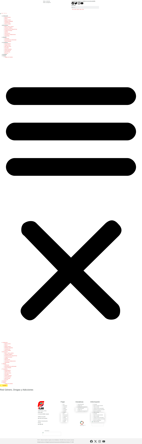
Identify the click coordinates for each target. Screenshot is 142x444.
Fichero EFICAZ (7, 50)
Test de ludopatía (7, 41)
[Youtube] (82, 3)
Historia (5, 18)
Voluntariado (6, 35)
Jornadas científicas (8, 27)
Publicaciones (7, 33)
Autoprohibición (7, 43)
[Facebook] (73, 3)
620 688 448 (40, 424)
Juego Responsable (81, 404)
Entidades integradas (8, 21)
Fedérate (6, 31)
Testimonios (6, 38)
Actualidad (4, 54)
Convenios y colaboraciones (10, 34)
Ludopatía (4, 37)
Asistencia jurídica (8, 49)
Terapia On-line (7, 45)
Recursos (6, 53)
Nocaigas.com (80, 405)
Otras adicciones (7, 46)
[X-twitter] (95, 441)
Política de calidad (96, 416)
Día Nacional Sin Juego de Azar (10, 29)
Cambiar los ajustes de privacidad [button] (98, 408)
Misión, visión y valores (9, 26)
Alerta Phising (7, 51)
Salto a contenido (46, 1)
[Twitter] (76, 3)
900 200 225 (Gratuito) (42, 418)
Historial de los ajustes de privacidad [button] (98, 409)
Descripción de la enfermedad (10, 39)
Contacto (4, 55)
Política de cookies (96, 412)
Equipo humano (7, 19)
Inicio (64, 404)
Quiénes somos (7, 17)
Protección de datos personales (98, 405)
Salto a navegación (47, 2)
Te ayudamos (5, 42)
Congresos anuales (8, 30)
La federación (5, 15)
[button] (71, 200)
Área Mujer (6, 47)
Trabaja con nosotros (8, 57)
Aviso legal (95, 404)
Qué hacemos (5, 25)
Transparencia (7, 22)
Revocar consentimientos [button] (97, 420)
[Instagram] (79, 3)
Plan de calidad (7, 23)
